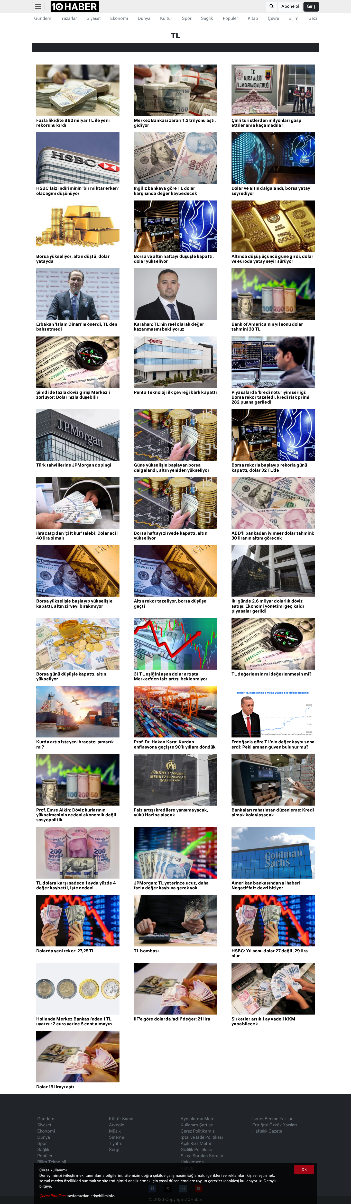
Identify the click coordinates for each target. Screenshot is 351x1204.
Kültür (166, 19)
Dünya (144, 19)
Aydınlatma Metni (198, 1119)
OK (304, 1169)
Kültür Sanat (121, 1119)
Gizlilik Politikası (196, 1150)
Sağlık (207, 19)
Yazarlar (69, 19)
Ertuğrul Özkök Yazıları (274, 1125)
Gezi (312, 19)
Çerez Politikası (53, 1196)
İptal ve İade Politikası (202, 1138)
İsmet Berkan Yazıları (272, 1119)
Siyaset (94, 19)
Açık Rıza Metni (196, 1144)
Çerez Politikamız (198, 1131)
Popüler (230, 19)
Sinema (116, 1138)
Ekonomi (119, 19)
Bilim (294, 19)
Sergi (114, 1150)
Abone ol (290, 7)
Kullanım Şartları (197, 1125)
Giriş (311, 7)
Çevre (273, 19)
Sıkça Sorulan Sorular (202, 1156)
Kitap (253, 19)
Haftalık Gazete (267, 1131)
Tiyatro (116, 1144)
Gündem (42, 19)
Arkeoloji (117, 1125)
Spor (186, 19)
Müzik (115, 1131)
